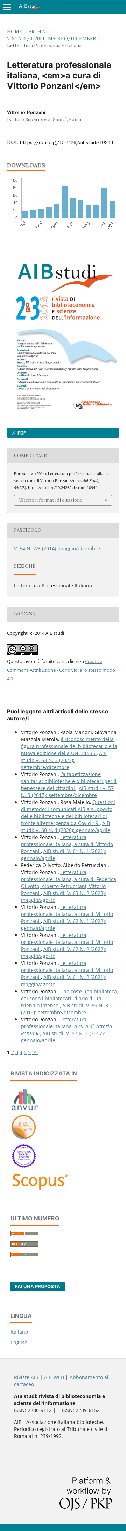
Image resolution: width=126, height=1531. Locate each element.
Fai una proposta (37, 1286)
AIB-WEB (54, 1377)
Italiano (19, 1331)
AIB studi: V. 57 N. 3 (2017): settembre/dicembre (67, 791)
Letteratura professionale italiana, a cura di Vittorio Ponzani (67, 844)
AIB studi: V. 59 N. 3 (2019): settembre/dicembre (64, 1009)
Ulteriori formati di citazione (50, 500)
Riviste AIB (26, 1377)
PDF (21, 433)
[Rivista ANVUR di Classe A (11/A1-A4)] (25, 1110)
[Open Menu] (7, 7)
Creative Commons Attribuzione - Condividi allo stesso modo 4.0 (61, 670)
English (19, 1342)
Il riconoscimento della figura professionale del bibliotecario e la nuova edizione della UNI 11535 (69, 746)
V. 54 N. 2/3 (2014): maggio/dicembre (51, 39)
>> (35, 1052)
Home (14, 32)
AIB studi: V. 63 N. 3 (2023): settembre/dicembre (64, 760)
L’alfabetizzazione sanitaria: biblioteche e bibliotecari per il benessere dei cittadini (69, 781)
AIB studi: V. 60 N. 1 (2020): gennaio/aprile (65, 826)
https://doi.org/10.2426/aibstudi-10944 (66, 142)
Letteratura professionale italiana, (66, 1026)
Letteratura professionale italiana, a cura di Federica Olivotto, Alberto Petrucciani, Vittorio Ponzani (68, 882)
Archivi (38, 32)
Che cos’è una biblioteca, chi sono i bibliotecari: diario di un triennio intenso (69, 998)
